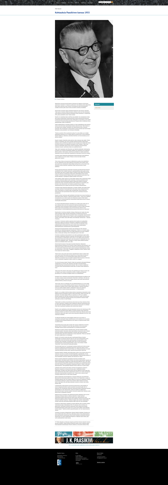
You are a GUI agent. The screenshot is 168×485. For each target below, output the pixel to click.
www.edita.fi (78, 460)
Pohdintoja (83, 2)
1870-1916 (63, 2)
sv (106, 3)
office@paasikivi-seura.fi (101, 458)
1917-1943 (70, 2)
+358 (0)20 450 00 (84, 459)
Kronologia (90, 2)
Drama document (83, 434)
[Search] (112, 2)
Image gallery (103, 434)
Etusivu (57, 2)
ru (109, 3)
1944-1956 (77, 2)
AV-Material (63, 434)
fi (102, 3)
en (104, 3)
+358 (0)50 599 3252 (61, 458)
